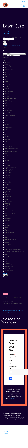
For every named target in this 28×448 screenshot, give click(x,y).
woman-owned (8, 265)
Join (11, 378)
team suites (7, 230)
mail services (7, 165)
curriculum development (10, 98)
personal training (8, 201)
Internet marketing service (11, 151)
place (6, 208)
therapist (7, 234)
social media (7, 225)
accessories (7, 64)
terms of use (14, 400)
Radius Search (6, 57)
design (6, 103)
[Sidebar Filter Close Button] (3, 50)
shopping (7, 222)
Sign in (23, 1)
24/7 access (7, 62)
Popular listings (17, 45)
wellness (6, 254)
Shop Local (6, 33)
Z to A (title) (11, 45)
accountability (8, 66)
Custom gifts (7, 100)
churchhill (7, 83)
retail (6, 217)
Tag (4, 60)
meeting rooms (8, 170)
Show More (5, 273)
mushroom (7, 177)
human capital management (11, 148)
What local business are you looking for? (12, 37)
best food (7, 79)
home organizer (8, 146)
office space (7, 191)
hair (5, 134)
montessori (7, 175)
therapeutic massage (9, 232)
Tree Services (12, 312)
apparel (6, 71)
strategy (6, 227)
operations (7, 194)
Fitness (6, 120)
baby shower (7, 74)
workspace (7, 271)
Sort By (4, 44)
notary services (8, 186)
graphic (6, 131)
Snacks (6, 223)
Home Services (6, 307)
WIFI (6, 258)
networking (7, 180)
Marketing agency (9, 169)
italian (6, 153)
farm (6, 117)
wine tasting (7, 263)
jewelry (6, 155)
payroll (6, 199)
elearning (7, 107)
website (6, 246)
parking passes (8, 196)
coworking (7, 96)
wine (6, 261)
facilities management (10, 115)
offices (6, 193)
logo (6, 163)
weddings (7, 253)
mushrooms (7, 179)
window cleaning (8, 259)
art (5, 72)
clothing (6, 86)
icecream (7, 150)
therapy (6, 235)
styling (6, 229)
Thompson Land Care (12, 297)
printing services (8, 211)
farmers (6, 119)
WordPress (7, 268)
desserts (6, 105)
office (6, 187)
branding (7, 81)
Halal (6, 138)
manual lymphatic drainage (11, 167)
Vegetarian (7, 242)
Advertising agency (9, 69)
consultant (7, 93)
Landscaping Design (7, 310)
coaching (7, 88)
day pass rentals (8, 102)
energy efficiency (8, 110)
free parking (7, 124)
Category (5, 51)
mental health (8, 174)
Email (10, 360)
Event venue (7, 112)
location (6, 162)
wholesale (7, 256)
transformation (8, 241)
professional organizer (10, 213)
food (6, 122)
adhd (6, 67)
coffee (6, 90)
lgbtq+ (6, 158)
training (6, 237)
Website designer (8, 247)
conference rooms (9, 91)
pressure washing (9, 210)
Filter (4, 42)
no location (7, 184)
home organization (9, 144)
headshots (7, 143)
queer (6, 215)
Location (5, 55)
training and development (10, 239)
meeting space (8, 172)
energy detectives (9, 108)
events (6, 114)
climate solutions (8, 84)
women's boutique (9, 266)
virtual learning (8, 244)
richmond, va (8, 218)
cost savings (7, 95)
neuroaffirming (8, 182)
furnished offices (8, 127)
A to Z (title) (5, 45)
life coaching (7, 160)
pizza (6, 206)
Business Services (8, 31)
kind (5, 156)
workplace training (9, 270)
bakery (6, 76)
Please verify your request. (13, 367)
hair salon (7, 136)
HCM (6, 141)
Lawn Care (14, 310)
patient (6, 198)
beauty (6, 77)
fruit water (7, 126)
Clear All (5, 275)
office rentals (8, 189)
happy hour (7, 139)
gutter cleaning (8, 132)
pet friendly (7, 203)
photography (7, 204)
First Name (12, 354)
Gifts (6, 129)
